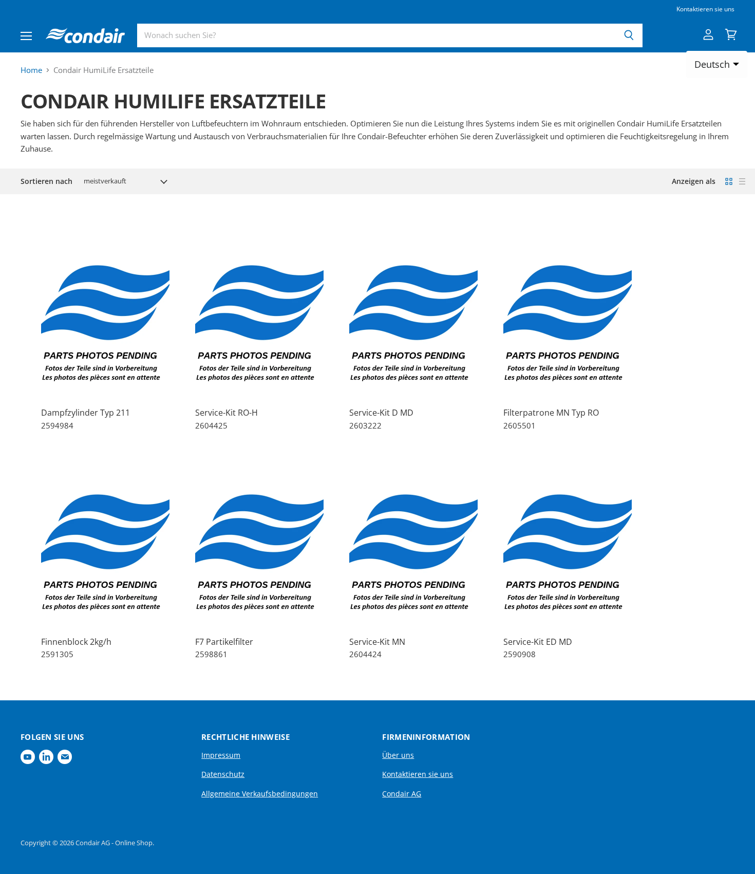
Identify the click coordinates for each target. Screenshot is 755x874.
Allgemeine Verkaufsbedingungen (259, 793)
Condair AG (401, 793)
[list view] (742, 181)
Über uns (398, 755)
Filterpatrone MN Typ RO (551, 412)
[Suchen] (629, 35)
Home (31, 70)
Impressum (220, 755)
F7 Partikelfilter (224, 641)
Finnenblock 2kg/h (76, 641)
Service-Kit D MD (381, 412)
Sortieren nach (46, 181)
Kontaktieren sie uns (705, 9)
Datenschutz (222, 774)
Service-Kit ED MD (537, 641)
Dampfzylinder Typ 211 (85, 412)
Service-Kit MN (377, 641)
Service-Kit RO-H (226, 412)
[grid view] (729, 181)
